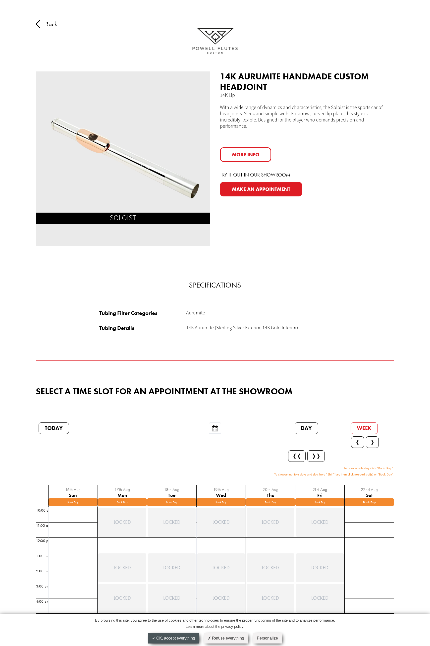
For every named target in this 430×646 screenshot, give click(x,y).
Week (364, 428)
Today (54, 428)
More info (245, 154)
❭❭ (316, 456)
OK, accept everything (175, 638)
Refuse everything (227, 638)
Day (306, 428)
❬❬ (296, 456)
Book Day (72, 502)
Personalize (267, 638)
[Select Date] (215, 428)
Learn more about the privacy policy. (215, 626)
